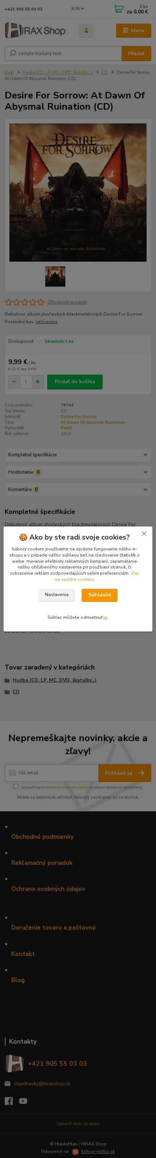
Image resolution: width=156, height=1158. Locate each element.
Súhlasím (100, 594)
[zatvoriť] (144, 534)
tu (105, 617)
